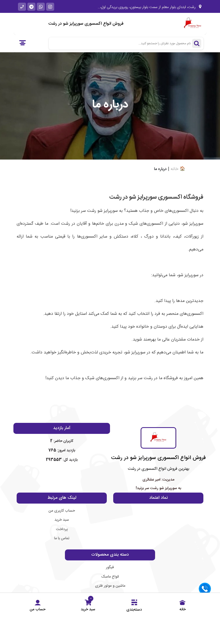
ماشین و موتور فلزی (110, 586)
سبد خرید (61, 520)
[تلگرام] (31, 7)
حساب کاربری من (62, 511)
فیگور (110, 567)
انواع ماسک (110, 577)
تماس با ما (61, 538)
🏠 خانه (178, 169)
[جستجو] (196, 43)
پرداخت (62, 529)
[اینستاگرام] (50, 7)
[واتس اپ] (41, 7)
